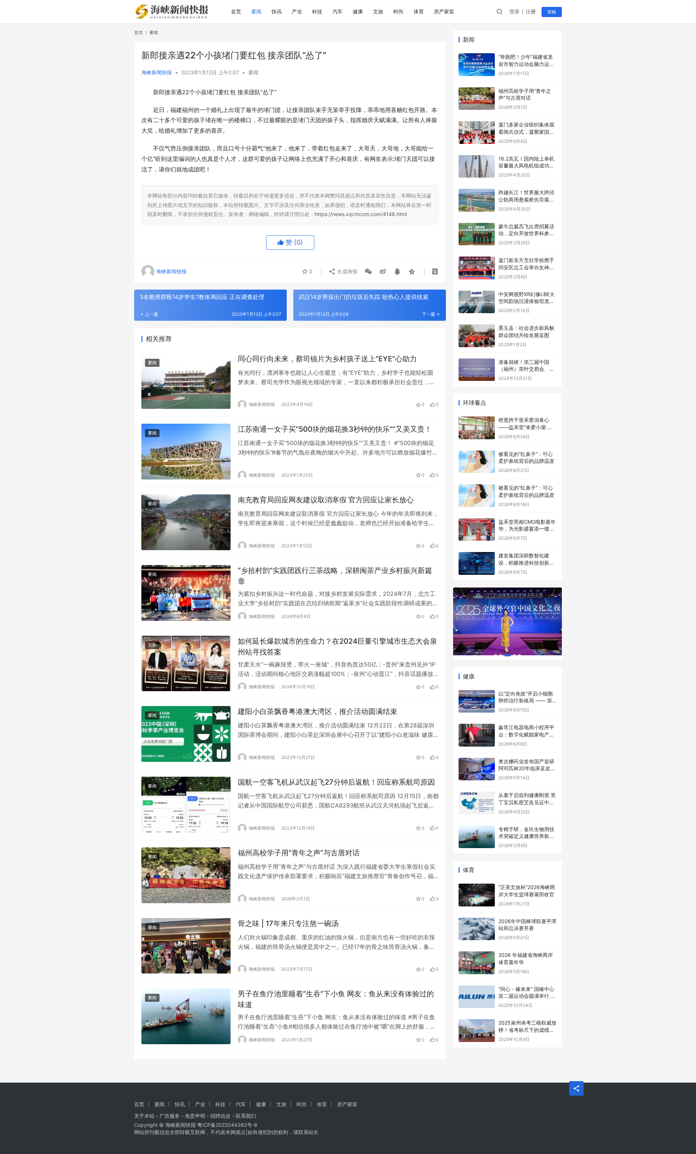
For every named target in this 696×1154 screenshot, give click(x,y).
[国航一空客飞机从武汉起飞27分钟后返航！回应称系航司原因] (186, 805)
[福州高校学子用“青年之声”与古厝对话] (186, 875)
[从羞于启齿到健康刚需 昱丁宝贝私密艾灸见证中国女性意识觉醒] (477, 803)
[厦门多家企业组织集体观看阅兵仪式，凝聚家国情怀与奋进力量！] (477, 132)
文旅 (378, 11)
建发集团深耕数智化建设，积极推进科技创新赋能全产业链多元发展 (526, 562)
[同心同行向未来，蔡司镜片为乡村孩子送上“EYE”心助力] (186, 381)
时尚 (398, 11)
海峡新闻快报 (156, 72)
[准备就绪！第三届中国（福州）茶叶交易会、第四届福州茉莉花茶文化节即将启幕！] (477, 369)
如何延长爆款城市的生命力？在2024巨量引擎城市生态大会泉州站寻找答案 (337, 646)
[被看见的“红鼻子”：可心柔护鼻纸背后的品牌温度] (477, 462)
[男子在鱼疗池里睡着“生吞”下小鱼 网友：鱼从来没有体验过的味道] (186, 1016)
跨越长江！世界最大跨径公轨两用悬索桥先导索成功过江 (526, 199)
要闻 (256, 11)
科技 (317, 11)
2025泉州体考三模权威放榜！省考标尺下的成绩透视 (527, 1030)
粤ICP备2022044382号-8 (227, 1125)
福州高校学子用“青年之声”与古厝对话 (299, 852)
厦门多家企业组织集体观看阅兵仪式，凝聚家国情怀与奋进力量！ (526, 131)
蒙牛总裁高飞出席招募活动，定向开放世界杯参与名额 (526, 233)
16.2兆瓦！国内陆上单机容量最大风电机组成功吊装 (526, 165)
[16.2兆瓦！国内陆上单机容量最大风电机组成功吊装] (477, 166)
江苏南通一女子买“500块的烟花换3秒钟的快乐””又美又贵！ (335, 429)
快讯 (277, 11)
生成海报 (346, 271)
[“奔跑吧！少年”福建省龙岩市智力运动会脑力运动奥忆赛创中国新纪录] (477, 64)
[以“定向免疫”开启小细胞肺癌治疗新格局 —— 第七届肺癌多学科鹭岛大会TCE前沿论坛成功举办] (477, 701)
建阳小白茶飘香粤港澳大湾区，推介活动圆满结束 (317, 711)
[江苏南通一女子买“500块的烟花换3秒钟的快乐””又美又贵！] (186, 452)
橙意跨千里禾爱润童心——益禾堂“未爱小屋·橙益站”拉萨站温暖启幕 (525, 427)
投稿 (551, 11)
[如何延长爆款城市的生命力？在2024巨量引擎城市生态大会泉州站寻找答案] (186, 664)
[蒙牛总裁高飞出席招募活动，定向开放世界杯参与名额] (477, 234)
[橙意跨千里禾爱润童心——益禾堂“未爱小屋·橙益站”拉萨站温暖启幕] (477, 427)
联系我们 (246, 1116)
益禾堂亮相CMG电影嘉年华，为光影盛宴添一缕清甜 (527, 529)
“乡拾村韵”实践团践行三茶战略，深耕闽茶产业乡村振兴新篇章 (335, 575)
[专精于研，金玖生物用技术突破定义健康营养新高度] (477, 837)
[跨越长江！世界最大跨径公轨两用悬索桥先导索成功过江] (477, 200)
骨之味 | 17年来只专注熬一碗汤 (288, 923)
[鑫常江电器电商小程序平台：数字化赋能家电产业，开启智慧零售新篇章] (477, 735)
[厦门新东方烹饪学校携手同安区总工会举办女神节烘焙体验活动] (477, 268)
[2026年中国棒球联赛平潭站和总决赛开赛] (477, 929)
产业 (297, 11)
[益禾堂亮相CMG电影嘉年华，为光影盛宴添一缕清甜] (477, 529)
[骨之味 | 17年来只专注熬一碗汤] (186, 946)
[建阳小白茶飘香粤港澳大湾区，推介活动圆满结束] (186, 734)
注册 (531, 11)
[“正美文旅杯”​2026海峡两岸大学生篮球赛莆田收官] (477, 895)
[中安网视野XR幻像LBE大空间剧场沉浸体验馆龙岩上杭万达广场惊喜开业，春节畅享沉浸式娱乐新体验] (477, 302)
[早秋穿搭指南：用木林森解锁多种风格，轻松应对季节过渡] (507, 622)
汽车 (337, 11)
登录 (514, 11)
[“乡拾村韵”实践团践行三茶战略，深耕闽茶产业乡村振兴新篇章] (186, 593)
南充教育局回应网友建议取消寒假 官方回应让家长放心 (326, 499)
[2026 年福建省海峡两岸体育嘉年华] (477, 962)
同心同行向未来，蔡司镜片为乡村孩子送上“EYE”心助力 (327, 358)
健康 (358, 11)
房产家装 (444, 11)
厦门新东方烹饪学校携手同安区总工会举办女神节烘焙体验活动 (526, 267)
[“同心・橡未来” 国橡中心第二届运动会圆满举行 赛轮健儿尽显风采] (477, 996)
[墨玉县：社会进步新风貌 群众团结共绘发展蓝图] (477, 335)
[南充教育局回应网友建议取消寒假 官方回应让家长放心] (186, 522)
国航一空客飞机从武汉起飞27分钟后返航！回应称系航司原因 (336, 782)
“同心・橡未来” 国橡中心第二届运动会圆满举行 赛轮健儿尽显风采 (527, 996)
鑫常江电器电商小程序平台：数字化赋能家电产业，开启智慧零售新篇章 (526, 734)
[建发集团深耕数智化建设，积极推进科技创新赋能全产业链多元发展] (477, 563)
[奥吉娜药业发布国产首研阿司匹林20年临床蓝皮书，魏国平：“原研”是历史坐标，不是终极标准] (477, 769)
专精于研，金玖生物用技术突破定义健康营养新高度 (526, 836)
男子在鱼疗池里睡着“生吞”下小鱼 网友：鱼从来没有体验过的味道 (336, 999)
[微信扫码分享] (368, 271)
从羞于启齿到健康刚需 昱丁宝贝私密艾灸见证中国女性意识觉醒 (527, 802)
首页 (236, 11)
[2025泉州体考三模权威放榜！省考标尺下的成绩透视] (477, 1030)
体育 (419, 11)
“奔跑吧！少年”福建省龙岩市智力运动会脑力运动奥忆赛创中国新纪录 (526, 64)
